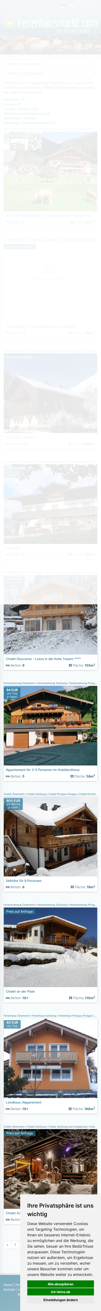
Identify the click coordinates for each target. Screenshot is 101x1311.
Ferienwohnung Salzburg (51, 683)
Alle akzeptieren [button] (61, 1284)
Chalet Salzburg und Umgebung (67, 1126)
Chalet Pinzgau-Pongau (62, 794)
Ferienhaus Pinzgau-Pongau (75, 1015)
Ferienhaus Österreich (17, 1015)
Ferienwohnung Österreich (19, 683)
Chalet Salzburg (36, 794)
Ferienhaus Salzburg (44, 1015)
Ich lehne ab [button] (60, 1292)
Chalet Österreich (14, 794)
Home (8, 1285)
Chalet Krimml (87, 794)
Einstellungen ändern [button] (60, 1300)
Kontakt (9, 1289)
